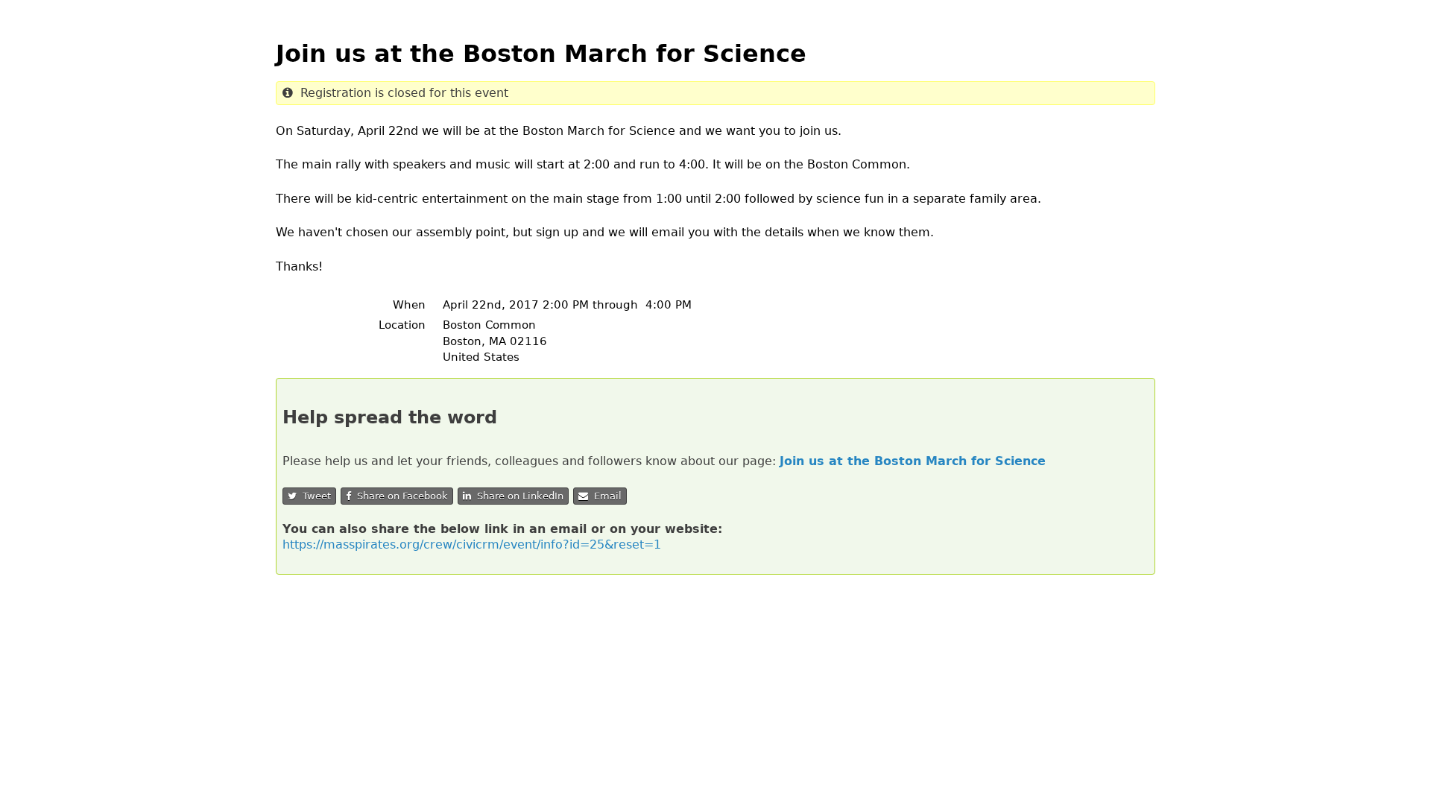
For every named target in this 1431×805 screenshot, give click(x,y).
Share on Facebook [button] (399, 496)
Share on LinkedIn (517, 496)
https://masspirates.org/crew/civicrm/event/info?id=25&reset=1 (471, 544)
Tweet (314, 496)
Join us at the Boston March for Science (913, 461)
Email (605, 496)
